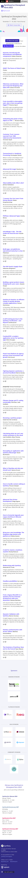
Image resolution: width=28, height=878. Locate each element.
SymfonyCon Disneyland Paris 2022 (14, 6)
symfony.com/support (6, 856)
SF (2, 1)
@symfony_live (4, 861)
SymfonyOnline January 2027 (10, 807)
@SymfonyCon (13, 861)
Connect (25, 1)
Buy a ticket (9, 46)
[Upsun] (14, 867)
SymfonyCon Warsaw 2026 (9, 796)
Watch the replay (13, 40)
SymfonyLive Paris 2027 (9, 818)
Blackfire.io (11, 1)
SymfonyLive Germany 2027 (10, 829)
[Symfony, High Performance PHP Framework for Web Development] (6, 846)
